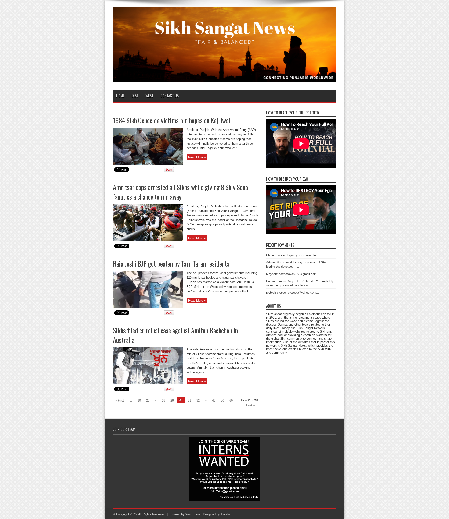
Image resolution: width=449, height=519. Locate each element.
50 (222, 400)
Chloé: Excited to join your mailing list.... (293, 255)
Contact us (169, 96)
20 (147, 400)
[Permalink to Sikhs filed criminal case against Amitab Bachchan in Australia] (148, 383)
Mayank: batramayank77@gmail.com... (292, 274)
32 (198, 400)
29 (172, 400)
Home (120, 96)
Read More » (197, 157)
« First (119, 400)
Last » (250, 405)
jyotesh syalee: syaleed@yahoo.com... (292, 292)
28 (163, 400)
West (149, 96)
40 (213, 400)
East (134, 96)
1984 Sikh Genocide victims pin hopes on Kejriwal (171, 120)
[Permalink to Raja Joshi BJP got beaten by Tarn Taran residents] (148, 307)
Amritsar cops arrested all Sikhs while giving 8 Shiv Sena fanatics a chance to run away (180, 192)
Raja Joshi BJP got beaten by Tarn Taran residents (171, 263)
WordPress (192, 514)
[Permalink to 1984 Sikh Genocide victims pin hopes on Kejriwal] (148, 164)
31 (189, 400)
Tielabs (226, 514)
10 (139, 400)
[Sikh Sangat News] (224, 78)
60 (231, 400)
